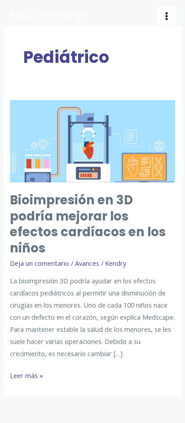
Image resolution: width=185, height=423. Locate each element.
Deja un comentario (39, 263)
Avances (87, 263)
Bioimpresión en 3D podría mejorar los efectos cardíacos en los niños (88, 224)
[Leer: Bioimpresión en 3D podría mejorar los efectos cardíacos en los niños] (92, 140)
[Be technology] (49, 16)
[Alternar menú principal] (166, 16)
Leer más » (26, 376)
